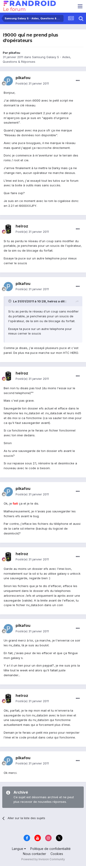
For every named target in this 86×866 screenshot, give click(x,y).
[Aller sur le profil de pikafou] (8, 80)
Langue (18, 849)
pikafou (14, 52)
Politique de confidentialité (50, 849)
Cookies (56, 854)
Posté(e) (32, 83)
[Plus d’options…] (77, 80)
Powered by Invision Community (43, 859)
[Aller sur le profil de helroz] (8, 229)
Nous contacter (34, 854)
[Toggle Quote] (10, 301)
